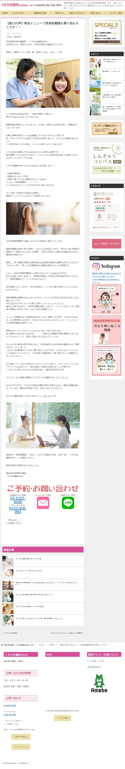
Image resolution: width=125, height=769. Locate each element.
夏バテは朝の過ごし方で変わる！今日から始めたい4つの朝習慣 (111, 109)
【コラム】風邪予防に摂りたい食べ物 (28, 559)
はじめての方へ (19, 13)
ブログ (9, 37)
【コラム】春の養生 (10, 633)
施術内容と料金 (40, 13)
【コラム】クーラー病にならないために (28, 571)
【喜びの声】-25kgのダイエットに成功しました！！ (111, 60)
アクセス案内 (62, 718)
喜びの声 (17, 37)
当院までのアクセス (77, 13)
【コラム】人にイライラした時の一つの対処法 (66, 633)
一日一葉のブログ (94, 667)
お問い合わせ (95, 13)
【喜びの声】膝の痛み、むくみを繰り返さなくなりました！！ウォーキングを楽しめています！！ (46, 584)
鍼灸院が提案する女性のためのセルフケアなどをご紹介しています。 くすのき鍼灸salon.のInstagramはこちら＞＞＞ (106, 278)
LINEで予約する (21, 737)
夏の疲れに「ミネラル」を (111, 71)
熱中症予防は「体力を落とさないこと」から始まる (111, 84)
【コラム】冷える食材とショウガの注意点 (29, 606)
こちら (49, 396)
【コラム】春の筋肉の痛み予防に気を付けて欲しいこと (34, 594)
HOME (5, 13)
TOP (19, 645)
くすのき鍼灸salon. (101, 227)
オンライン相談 (116, 13)
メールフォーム (21, 747)
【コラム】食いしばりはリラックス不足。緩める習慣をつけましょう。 (39, 618)
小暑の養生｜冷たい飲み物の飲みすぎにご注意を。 (111, 96)
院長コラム (59, 13)
